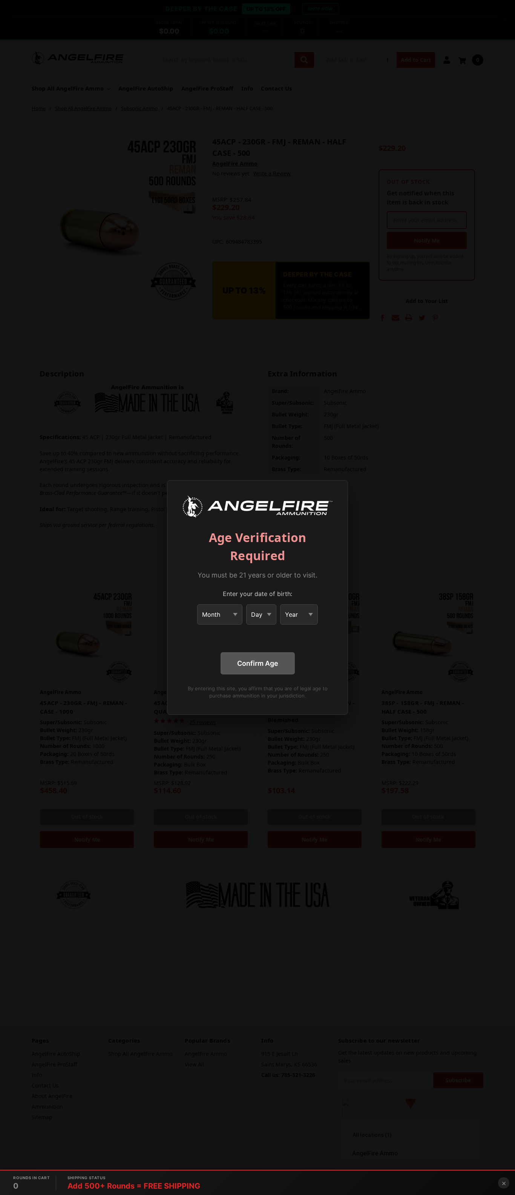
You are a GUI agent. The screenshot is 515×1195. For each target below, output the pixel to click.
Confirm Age (257, 663)
